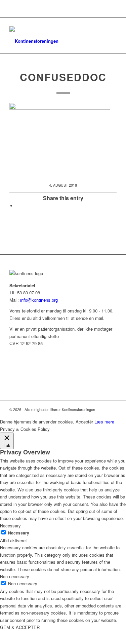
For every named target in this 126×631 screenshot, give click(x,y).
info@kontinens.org (38, 300)
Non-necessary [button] (14, 576)
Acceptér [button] (84, 421)
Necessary (18, 533)
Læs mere (104, 421)
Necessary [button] (10, 525)
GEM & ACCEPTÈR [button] (20, 627)
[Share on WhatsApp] (17, 205)
